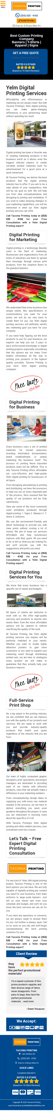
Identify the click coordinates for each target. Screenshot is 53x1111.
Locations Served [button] (26, 1073)
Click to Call (28, 21)
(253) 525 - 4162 (29, 15)
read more (28, 1001)
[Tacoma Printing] (26, 1042)
